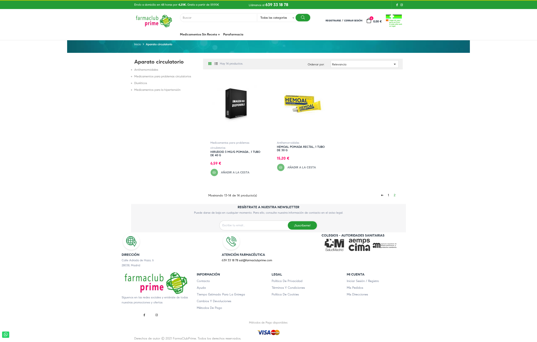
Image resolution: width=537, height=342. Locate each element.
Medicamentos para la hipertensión (157, 90)
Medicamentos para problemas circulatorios (162, 76)
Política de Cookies (285, 294)
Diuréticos (140, 83)
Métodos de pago (209, 308)
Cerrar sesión (353, 20)
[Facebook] (397, 5)
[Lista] (216, 63)
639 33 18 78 (276, 4)
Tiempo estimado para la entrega (221, 294)
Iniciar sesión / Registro (363, 281)
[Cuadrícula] (209, 63)
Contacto (203, 281)
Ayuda (201, 288)
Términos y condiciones (288, 288)
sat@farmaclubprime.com (255, 260)
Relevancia (364, 64)
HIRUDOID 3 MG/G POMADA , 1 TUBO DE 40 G (235, 153)
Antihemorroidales (146, 70)
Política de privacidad (287, 281)
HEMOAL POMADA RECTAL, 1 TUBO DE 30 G (301, 148)
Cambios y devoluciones (214, 301)
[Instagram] (401, 5)
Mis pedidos (355, 288)
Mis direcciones (357, 294)
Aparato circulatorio (159, 62)
